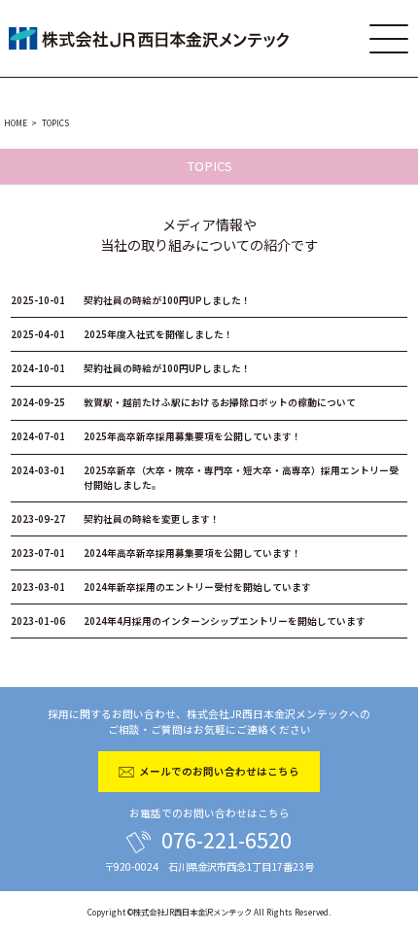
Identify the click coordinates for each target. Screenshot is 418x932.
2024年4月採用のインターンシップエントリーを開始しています (188, 621)
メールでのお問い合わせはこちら (219, 771)
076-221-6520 (226, 839)
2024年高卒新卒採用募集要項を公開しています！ (156, 553)
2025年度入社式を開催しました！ (122, 334)
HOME (15, 122)
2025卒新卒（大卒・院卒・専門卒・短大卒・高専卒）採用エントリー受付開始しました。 (205, 478)
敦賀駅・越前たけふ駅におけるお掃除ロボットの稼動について (183, 402)
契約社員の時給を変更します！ (115, 519)
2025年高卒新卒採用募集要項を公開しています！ (156, 436)
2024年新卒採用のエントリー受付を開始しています (161, 587)
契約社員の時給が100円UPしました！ (131, 300)
